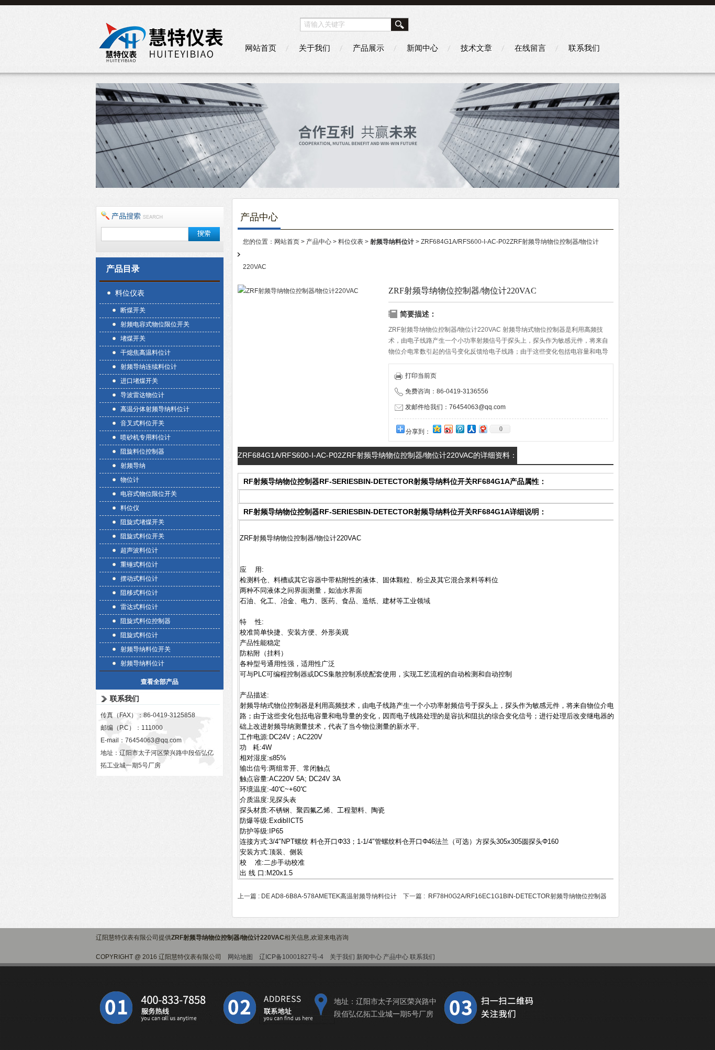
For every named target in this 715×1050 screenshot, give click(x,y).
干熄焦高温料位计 (145, 352)
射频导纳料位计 (142, 663)
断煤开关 (133, 310)
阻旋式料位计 (139, 635)
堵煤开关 (133, 338)
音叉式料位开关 (142, 423)
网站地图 (240, 957)
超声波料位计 (139, 550)
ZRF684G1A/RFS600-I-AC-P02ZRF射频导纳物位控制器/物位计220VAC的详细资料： (377, 455)
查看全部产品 (159, 681)
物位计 (129, 479)
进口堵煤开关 (139, 381)
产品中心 (318, 241)
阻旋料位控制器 (142, 451)
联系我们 (584, 47)
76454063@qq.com (153, 740)
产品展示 (368, 47)
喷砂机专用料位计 (145, 437)
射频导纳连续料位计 (148, 366)
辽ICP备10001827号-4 (291, 957)
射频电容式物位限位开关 (154, 324)
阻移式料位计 (139, 592)
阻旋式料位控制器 (145, 621)
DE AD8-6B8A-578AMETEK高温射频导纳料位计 (329, 896)
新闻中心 (422, 47)
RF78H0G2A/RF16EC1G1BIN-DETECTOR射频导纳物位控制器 (517, 896)
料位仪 (129, 508)
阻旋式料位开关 (142, 536)
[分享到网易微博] (482, 428)
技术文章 (476, 47)
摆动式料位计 (139, 578)
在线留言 (530, 47)
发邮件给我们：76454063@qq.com (455, 407)
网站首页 (260, 47)
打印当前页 (421, 375)
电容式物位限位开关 (148, 494)
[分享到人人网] (471, 428)
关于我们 (314, 47)
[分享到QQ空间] (436, 428)
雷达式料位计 (139, 607)
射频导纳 (133, 465)
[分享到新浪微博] (448, 428)
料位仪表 (129, 293)
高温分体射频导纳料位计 (154, 409)
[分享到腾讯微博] (459, 428)
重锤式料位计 (139, 564)
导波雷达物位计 (142, 395)
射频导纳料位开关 (145, 649)
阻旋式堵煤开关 (142, 522)
